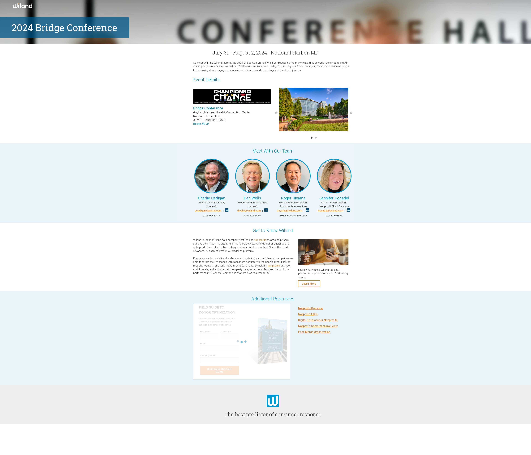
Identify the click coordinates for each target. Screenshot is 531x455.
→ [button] (351, 112)
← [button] (276, 112)
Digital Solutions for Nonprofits (318, 320)
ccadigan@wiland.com (208, 210)
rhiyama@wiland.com (289, 210)
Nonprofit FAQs (308, 314)
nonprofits (260, 239)
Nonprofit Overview (310, 308)
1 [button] (311, 137)
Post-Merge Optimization (314, 332)
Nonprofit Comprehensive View (318, 326)
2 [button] (315, 137)
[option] (313, 110)
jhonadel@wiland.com (330, 210)
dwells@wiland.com (249, 210)
